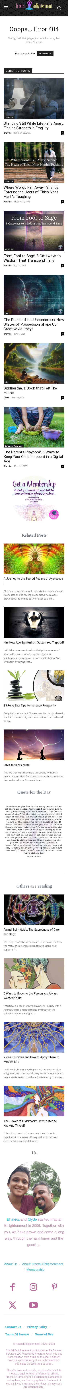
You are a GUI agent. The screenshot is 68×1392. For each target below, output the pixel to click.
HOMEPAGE (45, 53)
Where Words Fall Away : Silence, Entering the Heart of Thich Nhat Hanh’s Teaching (31, 192)
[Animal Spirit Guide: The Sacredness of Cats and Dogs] (34, 909)
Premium (9, 117)
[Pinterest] (54, 1287)
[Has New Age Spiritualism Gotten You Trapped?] (34, 622)
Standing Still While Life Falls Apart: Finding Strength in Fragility (34, 125)
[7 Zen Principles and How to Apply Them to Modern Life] (34, 1037)
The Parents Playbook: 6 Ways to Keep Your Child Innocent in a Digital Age (33, 456)
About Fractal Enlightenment (42, 1263)
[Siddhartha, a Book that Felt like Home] (34, 363)
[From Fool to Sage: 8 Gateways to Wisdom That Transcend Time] (34, 231)
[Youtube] (33, 1305)
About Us (11, 1263)
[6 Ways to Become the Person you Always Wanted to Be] (34, 973)
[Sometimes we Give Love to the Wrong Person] (34, 831)
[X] (13, 1305)
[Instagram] (33, 1287)
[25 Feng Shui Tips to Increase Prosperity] (34, 685)
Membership (35, 1269)
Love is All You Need (17, 765)
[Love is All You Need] (34, 744)
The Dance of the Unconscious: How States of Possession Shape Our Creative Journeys (34, 324)
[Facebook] (13, 1287)
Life (6, 313)
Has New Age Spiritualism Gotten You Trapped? (34, 642)
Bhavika (8, 132)
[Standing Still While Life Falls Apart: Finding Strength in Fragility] (34, 98)
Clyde (6, 397)
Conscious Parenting (13, 446)
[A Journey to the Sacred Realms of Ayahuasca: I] (34, 559)
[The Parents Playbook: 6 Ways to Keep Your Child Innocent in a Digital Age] (34, 427)
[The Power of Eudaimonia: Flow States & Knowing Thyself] (34, 1101)
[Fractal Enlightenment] (34, 5)
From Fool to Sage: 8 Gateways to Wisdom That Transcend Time (32, 258)
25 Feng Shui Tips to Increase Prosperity (30, 705)
